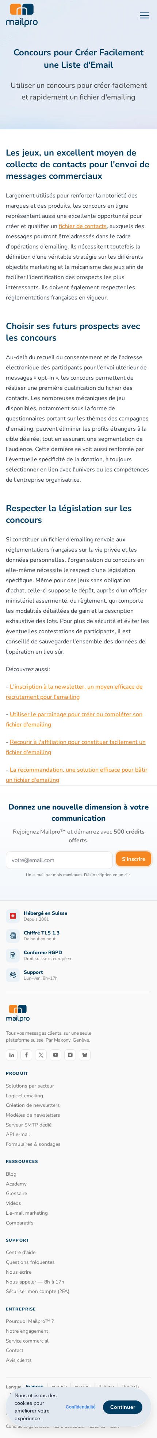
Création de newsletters (33, 1105)
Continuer (122, 1407)
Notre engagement (27, 1331)
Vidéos (13, 1203)
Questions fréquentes (30, 1262)
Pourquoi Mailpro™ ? (30, 1321)
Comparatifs (20, 1222)
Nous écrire (18, 1272)
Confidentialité (81, 1407)
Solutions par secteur (30, 1085)
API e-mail (18, 1134)
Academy (16, 1183)
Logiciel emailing (24, 1095)
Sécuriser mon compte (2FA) (37, 1291)
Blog (11, 1174)
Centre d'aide (20, 1252)
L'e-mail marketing (27, 1213)
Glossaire (16, 1193)
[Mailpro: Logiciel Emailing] (22, 15)
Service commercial (27, 1340)
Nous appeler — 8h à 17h (35, 1281)
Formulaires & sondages (33, 1144)
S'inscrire (133, 859)
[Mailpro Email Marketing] (18, 1014)
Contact (14, 1350)
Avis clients (19, 1360)
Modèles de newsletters (33, 1115)
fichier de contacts (83, 226)
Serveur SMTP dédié (28, 1124)
